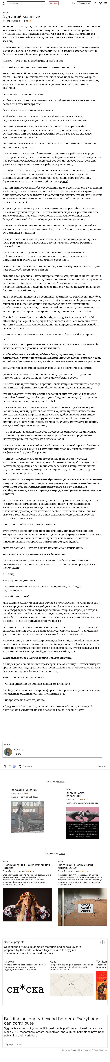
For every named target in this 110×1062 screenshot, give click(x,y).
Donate (53, 3)
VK (82, 1050)
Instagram (87, 1050)
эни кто (6, 21)
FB (79, 1050)
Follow (18, 754)
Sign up (9, 1044)
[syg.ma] (4, 3)
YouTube (95, 1050)
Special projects (14, 942)
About (19, 1044)
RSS (105, 1050)
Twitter (101, 1050)
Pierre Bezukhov (66, 871)
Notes (5, 12)
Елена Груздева (10, 871)
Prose (69, 789)
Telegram (74, 1050)
